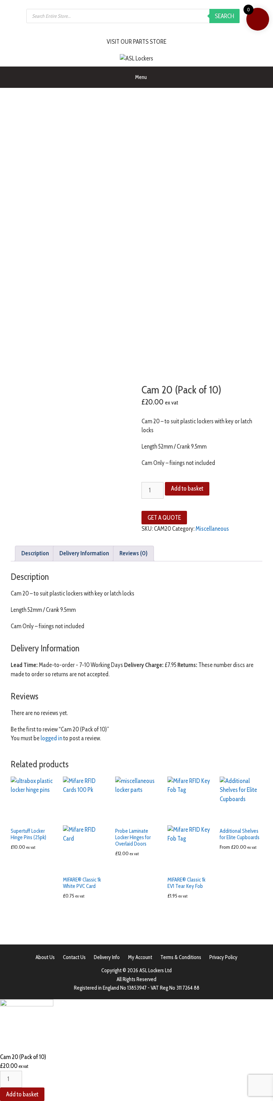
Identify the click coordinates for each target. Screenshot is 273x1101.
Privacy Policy (223, 957)
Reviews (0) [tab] (133, 553)
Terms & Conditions (180, 957)
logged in (51, 738)
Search (224, 16)
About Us (45, 957)
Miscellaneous (212, 528)
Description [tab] (35, 553)
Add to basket (187, 488)
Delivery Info (107, 957)
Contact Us (74, 957)
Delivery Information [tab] (84, 553)
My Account (140, 957)
